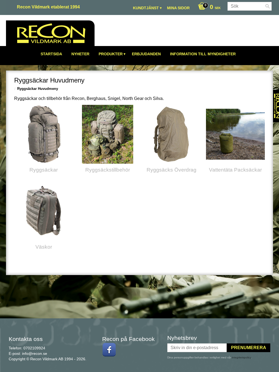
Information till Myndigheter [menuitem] (203, 54)
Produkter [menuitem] (111, 54)
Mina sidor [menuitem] (178, 8)
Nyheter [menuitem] (80, 54)
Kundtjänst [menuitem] (146, 8)
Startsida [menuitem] (51, 54)
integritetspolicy (241, 357)
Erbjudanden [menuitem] (146, 54)
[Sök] (267, 6)
